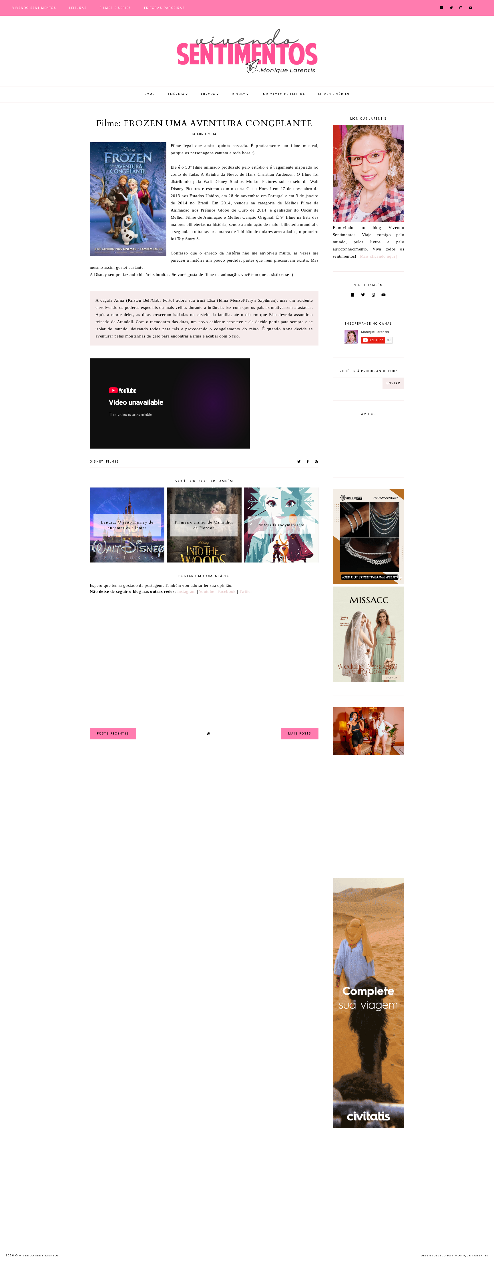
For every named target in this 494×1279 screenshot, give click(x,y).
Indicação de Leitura (283, 94)
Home (149, 94)
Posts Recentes (113, 733)
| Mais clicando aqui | (377, 256)
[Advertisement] (368, 816)
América (176, 94)
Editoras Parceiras (164, 8)
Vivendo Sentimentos (34, 8)
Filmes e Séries (115, 8)
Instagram (186, 591)
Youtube (206, 591)
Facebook (227, 591)
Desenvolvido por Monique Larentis (454, 1255)
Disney (238, 94)
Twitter (245, 591)
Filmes (112, 461)
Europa (208, 94)
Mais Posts (299, 733)
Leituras (78, 8)
